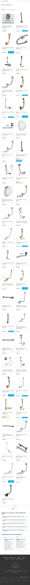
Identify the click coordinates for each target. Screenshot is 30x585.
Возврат (23, 557)
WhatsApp (16, 561)
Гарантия (19, 557)
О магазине (5, 557)
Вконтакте (12, 561)
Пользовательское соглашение (15, 570)
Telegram (14, 561)
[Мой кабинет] (20, 1)
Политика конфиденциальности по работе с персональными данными (15, 569)
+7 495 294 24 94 (15, 563)
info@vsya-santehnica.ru (15, 565)
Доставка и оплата (12, 557)
